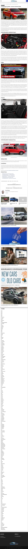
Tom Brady (2, 509)
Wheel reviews (3, 528)
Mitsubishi (2, 5)
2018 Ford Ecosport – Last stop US (13, 204)
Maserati (2, 440)
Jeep (1, 412)
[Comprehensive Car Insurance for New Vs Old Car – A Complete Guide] (14, 275)
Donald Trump (2, 369)
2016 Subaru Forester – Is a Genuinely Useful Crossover (14, 188)
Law (1, 429)
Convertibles (2, 357)
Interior (2, 406)
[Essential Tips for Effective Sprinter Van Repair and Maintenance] (14, 295)
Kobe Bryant (2, 424)
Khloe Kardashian (3, 421)
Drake (1, 370)
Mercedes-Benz (3, 444)
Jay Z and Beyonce (3, 411)
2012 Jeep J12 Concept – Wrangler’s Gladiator (4, 204)
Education (2, 373)
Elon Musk (2, 375)
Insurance (2, 405)
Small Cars (2, 491)
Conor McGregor (3, 356)
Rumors (2, 477)
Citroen (2, 353)
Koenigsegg (2, 425)
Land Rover (2, 427)
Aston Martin (2, 323)
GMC (1, 393)
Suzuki (2, 498)
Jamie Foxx (2, 410)
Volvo (1, 526)
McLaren (2, 442)
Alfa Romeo (2, 320)
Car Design (2, 340)
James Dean (2, 409)
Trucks (2, 516)
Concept (2, 355)
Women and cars (3, 529)
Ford (1, 388)
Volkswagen (2, 525)
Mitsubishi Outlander (8, 141)
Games (2, 391)
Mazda (2, 441)
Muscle (2, 456)
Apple (1, 321)
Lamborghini (2, 426)
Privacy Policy (2, 536)
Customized (2, 361)
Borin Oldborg (3, 7)
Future (2, 390)
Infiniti (2, 404)
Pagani (2, 464)
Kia (1, 422)
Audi (1, 324)
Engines (2, 377)
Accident (2, 318)
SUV (1, 497)
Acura (2, 319)
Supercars (2, 496)
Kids (1, 423)
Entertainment (2, 378)
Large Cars (2, 428)
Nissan (2, 461)
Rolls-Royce (2, 475)
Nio (1, 460)
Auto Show (2, 326)
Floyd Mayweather (3, 387)
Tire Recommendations (4, 507)
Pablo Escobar (3, 463)
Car (1, 339)
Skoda (2, 490)
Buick (1, 335)
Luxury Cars (2, 438)
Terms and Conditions (2, 537)
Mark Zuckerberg (3, 439)
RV (1, 478)
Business (2, 337)
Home (2, 395)
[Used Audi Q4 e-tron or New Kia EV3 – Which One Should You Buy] (14, 216)
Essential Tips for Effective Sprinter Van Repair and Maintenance (9, 305)
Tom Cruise (2, 510)
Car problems (2, 343)
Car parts (2, 342)
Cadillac (2, 338)
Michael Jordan (3, 446)
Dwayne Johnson (3, 371)
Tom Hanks (2, 511)
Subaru (2, 495)
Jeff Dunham (2, 413)
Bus (1, 336)
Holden (2, 394)
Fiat (1, 386)
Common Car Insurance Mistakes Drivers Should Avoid (8, 245)
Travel (2, 514)
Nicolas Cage (2, 459)
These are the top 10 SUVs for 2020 (23, 204)
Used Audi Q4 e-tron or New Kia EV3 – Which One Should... (8, 225)
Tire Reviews (2, 508)
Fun (1, 389)
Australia (2, 325)
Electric (2, 374)
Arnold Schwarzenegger (4, 322)
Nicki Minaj (2, 458)
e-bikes (2, 372)
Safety (2, 480)
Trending (2, 515)
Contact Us (21, 548)
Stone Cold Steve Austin (4, 494)
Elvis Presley (2, 376)
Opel (1, 462)
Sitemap (19, 548)
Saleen (2, 481)
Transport (2, 513)
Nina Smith (3, 226)
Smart (2, 492)
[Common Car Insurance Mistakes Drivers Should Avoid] (14, 235)
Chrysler (2, 352)
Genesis (2, 392)
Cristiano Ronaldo (3, 359)
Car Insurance (2, 341)
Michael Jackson (3, 445)
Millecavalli (2, 447)
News (1, 457)
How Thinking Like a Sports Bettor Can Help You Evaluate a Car (9, 265)
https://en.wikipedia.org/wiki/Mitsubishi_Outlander (12, 170)
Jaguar (2, 408)
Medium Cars (2, 443)
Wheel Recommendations (4, 527)
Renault (2, 473)
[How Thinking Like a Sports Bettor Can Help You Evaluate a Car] (14, 255)
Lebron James (3, 430)
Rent (1, 474)
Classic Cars (2, 354)
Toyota (2, 512)
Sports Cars (2, 493)
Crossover (2, 360)
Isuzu (1, 407)
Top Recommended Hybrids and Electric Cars (14, 184)
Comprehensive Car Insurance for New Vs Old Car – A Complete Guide (10, 285)
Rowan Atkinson (3, 476)
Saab (1, 479)
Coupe (2, 358)
